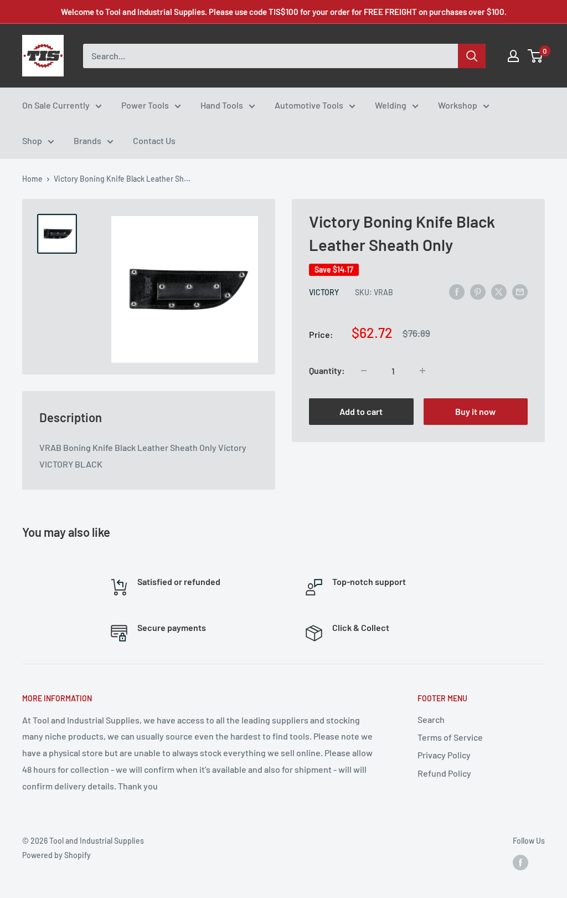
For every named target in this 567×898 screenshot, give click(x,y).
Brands (87, 140)
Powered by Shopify (56, 855)
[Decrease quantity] (363, 370)
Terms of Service (450, 737)
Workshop (457, 105)
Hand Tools (221, 105)
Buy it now (475, 411)
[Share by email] (520, 291)
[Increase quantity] (422, 370)
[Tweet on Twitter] (499, 291)
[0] (536, 56)
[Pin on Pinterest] (478, 291)
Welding (390, 105)
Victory (324, 292)
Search (431, 719)
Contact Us (154, 140)
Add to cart (361, 411)
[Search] (472, 56)
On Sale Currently (56, 105)
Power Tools (145, 105)
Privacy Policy (444, 755)
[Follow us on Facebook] (520, 862)
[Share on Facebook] (457, 291)
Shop (32, 140)
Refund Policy (444, 773)
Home (32, 178)
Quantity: (327, 370)
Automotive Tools (309, 105)
